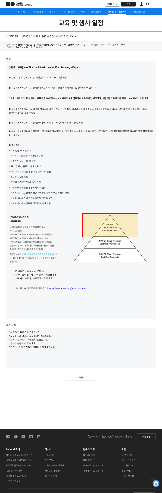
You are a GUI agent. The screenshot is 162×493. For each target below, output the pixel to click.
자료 (82, 12)
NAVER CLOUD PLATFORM (19, 4)
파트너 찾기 (88, 460)
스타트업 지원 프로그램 (93, 465)
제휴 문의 (68, 12)
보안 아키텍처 (51, 476)
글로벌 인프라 (12, 481)
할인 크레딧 (127, 470)
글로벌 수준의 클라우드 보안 (18, 460)
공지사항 (21, 12)
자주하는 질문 (37, 12)
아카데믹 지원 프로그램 (93, 470)
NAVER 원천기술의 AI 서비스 (19, 465)
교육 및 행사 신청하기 (54, 465)
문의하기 (110, 4)
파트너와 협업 (89, 455)
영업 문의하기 (128, 465)
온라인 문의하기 (128, 460)
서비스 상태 (127, 476)
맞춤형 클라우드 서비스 (16, 476)
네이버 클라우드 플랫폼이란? (19, 455)
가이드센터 (49, 455)
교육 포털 (95, 12)
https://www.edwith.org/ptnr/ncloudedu (67, 288)
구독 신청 (146, 436)
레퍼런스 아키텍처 (53, 470)
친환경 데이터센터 (14, 470)
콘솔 (128, 4)
